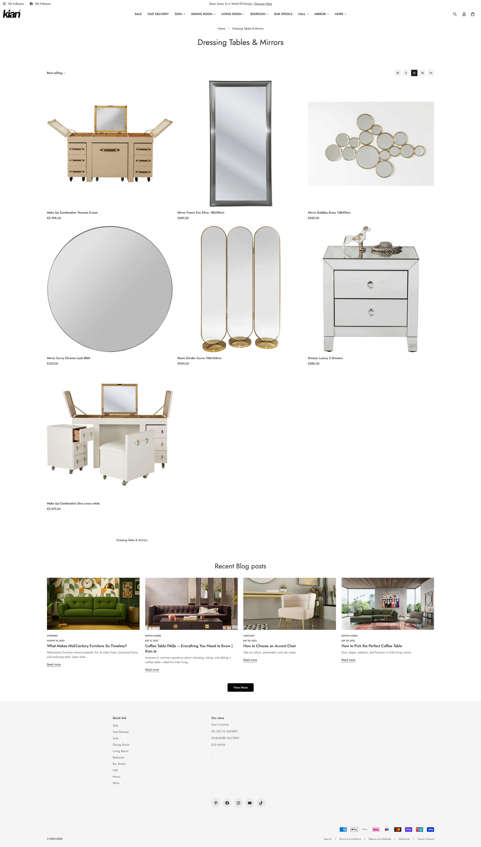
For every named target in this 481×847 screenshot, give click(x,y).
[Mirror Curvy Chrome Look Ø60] (110, 289)
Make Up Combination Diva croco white (73, 503)
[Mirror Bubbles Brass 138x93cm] (371, 144)
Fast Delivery (158, 14)
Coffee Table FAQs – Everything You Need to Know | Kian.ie (189, 648)
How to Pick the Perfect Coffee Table (372, 646)
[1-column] (398, 73)
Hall (302, 14)
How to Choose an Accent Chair (269, 646)
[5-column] (431, 73)
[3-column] (414, 73)
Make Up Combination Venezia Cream (72, 212)
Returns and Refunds (380, 839)
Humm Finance (425, 839)
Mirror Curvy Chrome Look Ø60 (68, 358)
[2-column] (406, 73)
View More (240, 687)
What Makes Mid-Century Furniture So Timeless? (87, 646)
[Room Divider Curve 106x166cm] (241, 289)
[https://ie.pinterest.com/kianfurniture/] (215, 803)
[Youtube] (249, 803)
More (339, 14)
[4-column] (422, 73)
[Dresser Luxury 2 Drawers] (371, 289)
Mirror (320, 14)
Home (221, 29)
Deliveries (404, 839)
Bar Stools (283, 14)
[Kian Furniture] (12, 14)
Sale (138, 14)
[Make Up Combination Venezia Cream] (110, 144)
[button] (472, 14)
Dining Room (201, 14)
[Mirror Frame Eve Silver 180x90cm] (241, 144)
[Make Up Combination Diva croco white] (110, 435)
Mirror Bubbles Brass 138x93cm (329, 212)
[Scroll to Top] (473, 826)
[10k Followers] (227, 803)
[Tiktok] (260, 803)
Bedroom (257, 14)
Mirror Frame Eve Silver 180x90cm (201, 212)
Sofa (178, 14)
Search (328, 839)
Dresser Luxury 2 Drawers (325, 358)
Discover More (263, 4)
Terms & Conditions (350, 839)
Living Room (231, 14)
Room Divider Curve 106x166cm (200, 358)
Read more (54, 664)
